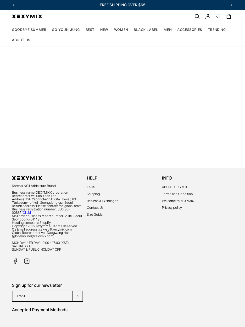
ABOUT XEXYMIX (174, 187)
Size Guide (95, 214)
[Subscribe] (77, 296)
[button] (121, 30)
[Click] (26, 212)
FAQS (91, 187)
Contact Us (95, 207)
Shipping (93, 194)
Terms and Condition (177, 194)
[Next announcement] (231, 5)
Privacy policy (172, 207)
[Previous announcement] (13, 5)
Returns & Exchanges (102, 201)
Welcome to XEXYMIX (178, 201)
